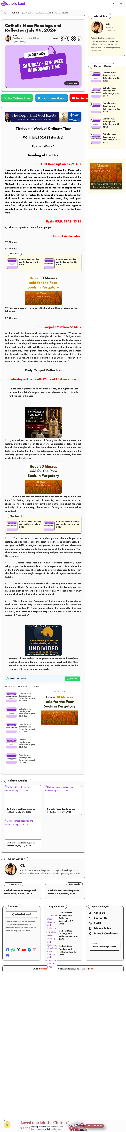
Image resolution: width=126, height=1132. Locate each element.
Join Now (74, 678)
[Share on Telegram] (73, 38)
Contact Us (100, 918)
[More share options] (79, 38)
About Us (99, 912)
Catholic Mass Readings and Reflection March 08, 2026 (69, 935)
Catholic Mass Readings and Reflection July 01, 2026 (67, 524)
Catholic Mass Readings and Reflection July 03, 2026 (66, 262)
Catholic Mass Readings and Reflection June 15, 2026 (68, 950)
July (34, 137)
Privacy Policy (102, 928)
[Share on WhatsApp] (67, 38)
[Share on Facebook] (62, 38)
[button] (114, 3)
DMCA (98, 923)
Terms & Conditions (106, 933)
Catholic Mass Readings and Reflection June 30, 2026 (112, 138)
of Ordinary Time (57, 128)
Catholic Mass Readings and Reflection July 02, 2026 (30, 524)
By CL (16, 35)
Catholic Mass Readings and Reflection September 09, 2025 (66, 918)
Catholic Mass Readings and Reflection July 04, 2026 (29, 262)
